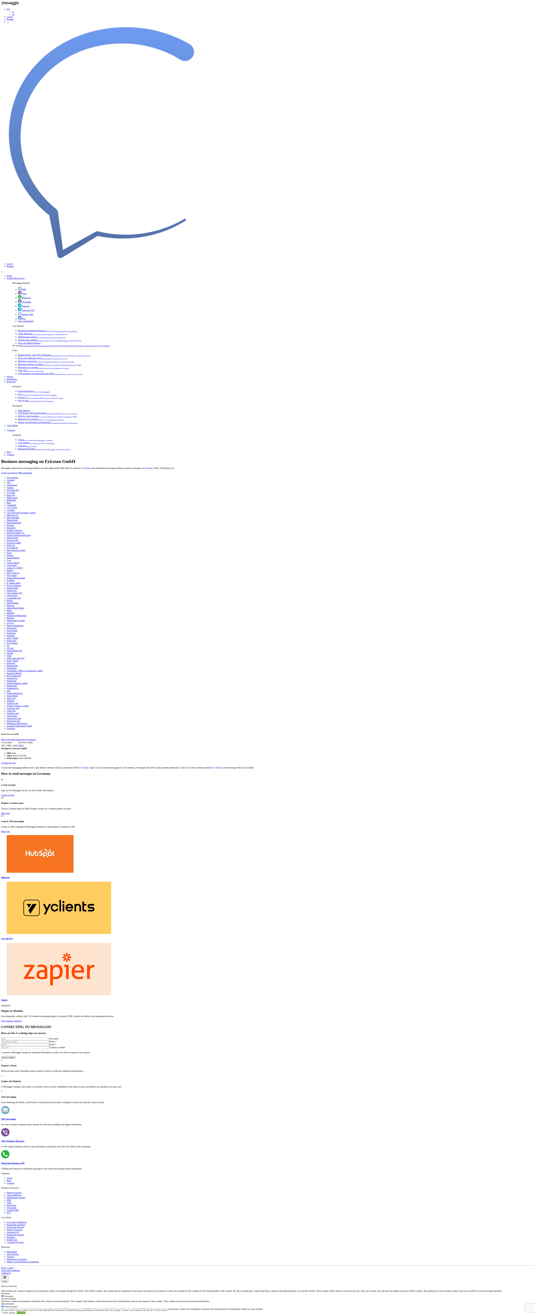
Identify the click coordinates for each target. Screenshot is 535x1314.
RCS (23, 319)
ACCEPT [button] (21, 1312)
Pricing (10, 377)
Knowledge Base (34, 391)
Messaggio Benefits (44, 449)
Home (9, 276)
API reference (24, 410)
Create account (7, 795)
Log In (10, 17)
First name (53, 1038)
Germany (87, 468)
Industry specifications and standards (48, 422)
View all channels (25, 321)
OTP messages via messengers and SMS (50, 373)
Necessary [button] (5, 1293)
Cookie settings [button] (8, 1312)
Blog (9, 452)
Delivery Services (14, 1230)
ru (13, 12)
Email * (52, 1044)
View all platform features (29, 343)
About (35, 440)
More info (5, 813)
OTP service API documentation (47, 413)
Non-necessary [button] (7, 1304)
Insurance (11, 1237)
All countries (12, 477)
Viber (23, 293)
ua (13, 14)
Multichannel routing (42, 337)
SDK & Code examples (47, 416)
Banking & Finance (15, 1235)
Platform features (14, 1192)
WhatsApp (26, 298)
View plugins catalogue (11, 1021)
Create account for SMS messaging (16, 473)
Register (10, 19)
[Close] (2, 271)
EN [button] (8, 9)
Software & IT (13, 1232)
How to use (35, 400)
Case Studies (12, 425)
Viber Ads (30, 370)
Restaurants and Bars (16, 1225)
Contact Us (6, 1273)
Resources (11, 382)
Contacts (27, 446)
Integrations (12, 379)
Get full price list (8, 763)
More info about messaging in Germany (18, 739)
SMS (23, 289)
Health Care (12, 1240)
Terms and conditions (10, 1270)
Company (11, 430)
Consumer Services (15, 1242)
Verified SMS (27, 314)
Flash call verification (42, 358)
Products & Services (16, 278)
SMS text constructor (46, 361)
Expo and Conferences (17, 1222)
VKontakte (26, 302)
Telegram (25, 306)
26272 (21, 745)
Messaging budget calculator (49, 364)
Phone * (52, 1041)
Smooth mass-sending (50, 340)
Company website (57, 1047)
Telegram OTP (28, 310)
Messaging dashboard (47, 331)
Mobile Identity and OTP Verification (54, 355)
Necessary (9, 1296)
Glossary (40, 397)
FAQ (37, 394)
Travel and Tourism (15, 1227)
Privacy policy (7, 1268)
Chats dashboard (42, 334)
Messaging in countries (43, 367)
